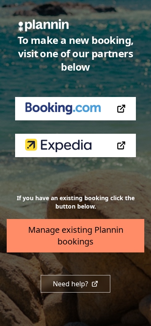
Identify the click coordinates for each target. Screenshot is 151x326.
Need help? (70, 283)
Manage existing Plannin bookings (75, 235)
